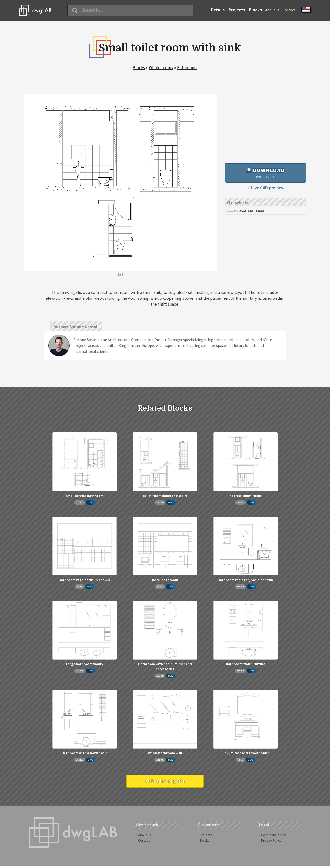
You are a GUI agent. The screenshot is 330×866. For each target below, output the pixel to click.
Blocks (255, 10)
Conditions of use (274, 834)
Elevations (245, 210)
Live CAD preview (267, 187)
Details (218, 10)
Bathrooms (187, 67)
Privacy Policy (271, 840)
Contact (288, 9)
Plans (260, 210)
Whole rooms (161, 67)
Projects (237, 10)
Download (268, 173)
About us (272, 9)
